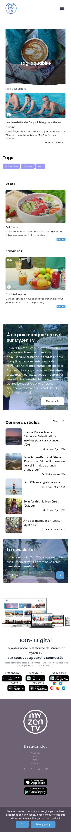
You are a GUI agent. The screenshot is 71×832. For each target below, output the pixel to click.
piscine (28, 166)
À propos (35, 753)
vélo (40, 166)
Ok (22, 824)
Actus (36, 759)
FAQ (35, 756)
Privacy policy (43, 824)
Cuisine (61, 239)
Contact (35, 763)
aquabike (20, 88)
